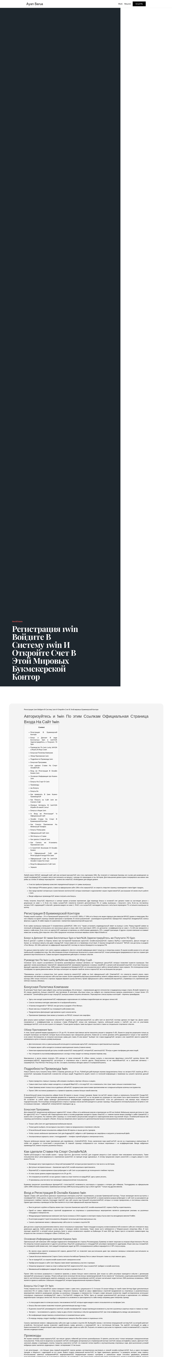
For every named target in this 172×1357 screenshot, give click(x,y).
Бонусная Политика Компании (41, 753)
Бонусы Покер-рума (37, 830)
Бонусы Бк (34, 791)
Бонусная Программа (38, 762)
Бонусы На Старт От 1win (39, 782)
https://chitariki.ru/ (101, 932)
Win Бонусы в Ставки (38, 836)
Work (120, 4)
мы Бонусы (34, 788)
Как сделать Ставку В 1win (40, 839)
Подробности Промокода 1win (41, 759)
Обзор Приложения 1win (39, 756)
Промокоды (34, 785)
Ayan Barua (34, 4)
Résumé (127, 4)
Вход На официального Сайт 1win (43, 864)
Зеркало (33, 867)
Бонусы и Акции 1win (38, 810)
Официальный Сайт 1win (39, 833)
